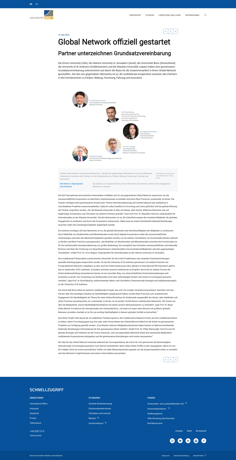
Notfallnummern (154, 423)
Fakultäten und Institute (100, 413)
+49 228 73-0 (37, 431)
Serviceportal (201, 431)
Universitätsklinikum (157, 409)
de (31, 4)
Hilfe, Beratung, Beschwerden (161, 418)
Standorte (34, 413)
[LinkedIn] (188, 441)
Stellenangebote (154, 413)
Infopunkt (34, 408)
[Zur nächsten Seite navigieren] (175, 31)
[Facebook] (203, 441)
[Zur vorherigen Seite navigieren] (165, 31)
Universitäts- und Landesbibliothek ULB (165, 403)
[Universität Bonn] (41, 14)
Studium (150, 15)
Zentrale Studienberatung (100, 403)
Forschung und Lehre (170, 15)
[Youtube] (195, 441)
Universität (135, 15)
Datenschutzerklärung (181, 456)
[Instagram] (172, 441)
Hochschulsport (96, 423)
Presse (33, 418)
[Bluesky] (180, 441)
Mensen (92, 418)
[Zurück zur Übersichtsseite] (170, 31)
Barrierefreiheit (198, 456)
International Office (38, 403)
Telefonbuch (35, 423)
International (192, 15)
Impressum (166, 456)
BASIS (189, 431)
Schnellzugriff (47, 389)
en (36, 4)
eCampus (179, 431)
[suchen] (204, 17)
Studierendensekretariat (100, 408)
